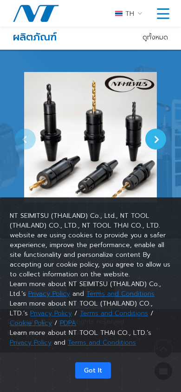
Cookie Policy (31, 323)
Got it (93, 370)
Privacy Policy (49, 294)
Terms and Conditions (120, 294)
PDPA (68, 323)
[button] (155, 139)
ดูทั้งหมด (155, 37)
